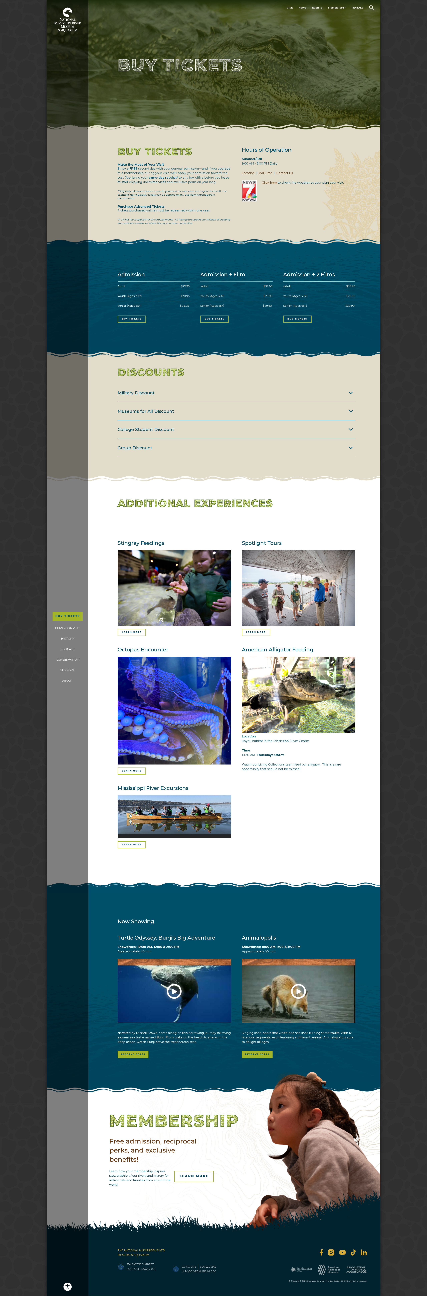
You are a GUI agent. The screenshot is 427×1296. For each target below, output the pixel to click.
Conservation (67, 659)
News (302, 7)
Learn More (132, 632)
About (67, 680)
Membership (337, 7)
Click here (269, 182)
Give (290, 7)
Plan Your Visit (67, 628)
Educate (68, 649)
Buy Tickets (67, 616)
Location (248, 173)
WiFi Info (265, 173)
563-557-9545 (189, 1266)
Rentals (357, 7)
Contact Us (284, 173)
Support (67, 670)
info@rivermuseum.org (199, 1271)
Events (317, 7)
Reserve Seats (133, 1054)
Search (371, 7)
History (67, 638)
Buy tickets (132, 319)
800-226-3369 (208, 1266)
